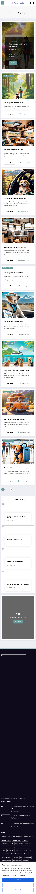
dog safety (10, 850)
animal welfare (6, 840)
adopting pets (6, 836)
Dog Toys (18, 850)
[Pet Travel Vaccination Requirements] (18, 451)
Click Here (18, 622)
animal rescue (28, 836)
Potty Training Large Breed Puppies (17, 584)
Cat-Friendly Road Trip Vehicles (14, 419)
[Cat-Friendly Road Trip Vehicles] (18, 402)
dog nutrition (25, 847)
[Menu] (2, 3)
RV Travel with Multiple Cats (13, 150)
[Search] (30, 3)
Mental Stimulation (16, 854)
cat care (25, 840)
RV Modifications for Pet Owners (15, 247)
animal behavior (17, 836)
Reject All (18, 890)
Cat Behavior (16, 840)
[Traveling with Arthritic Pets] (18, 86)
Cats (11, 843)
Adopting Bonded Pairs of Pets (22, 815)
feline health (5, 854)
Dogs (3, 850)
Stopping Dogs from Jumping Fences (15, 516)
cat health (5, 843)
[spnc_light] (33, 3)
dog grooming (6, 847)
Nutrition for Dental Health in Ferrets (15, 562)
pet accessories (6, 860)
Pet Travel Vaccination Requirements (16, 468)
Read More (13, 62)
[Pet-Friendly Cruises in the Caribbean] (18, 354)
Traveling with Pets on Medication (15, 198)
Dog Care (28, 843)
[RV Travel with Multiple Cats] (18, 133)
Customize (18, 885)
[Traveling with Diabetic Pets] (18, 305)
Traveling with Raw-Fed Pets (13, 273)
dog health (16, 847)
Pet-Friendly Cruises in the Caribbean (16, 370)
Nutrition (26, 854)
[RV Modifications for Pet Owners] (18, 230)
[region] (18, 878)
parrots (16, 857)
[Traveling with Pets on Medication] (18, 182)
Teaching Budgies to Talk (14, 539)
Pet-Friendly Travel (13, 41)
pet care (25, 860)
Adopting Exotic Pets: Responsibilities (24, 823)
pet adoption (17, 860)
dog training (27, 850)
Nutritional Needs (7, 857)
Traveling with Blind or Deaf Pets (18, 45)
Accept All (18, 880)
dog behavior (19, 843)
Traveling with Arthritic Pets (13, 103)
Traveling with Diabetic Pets (13, 321)
